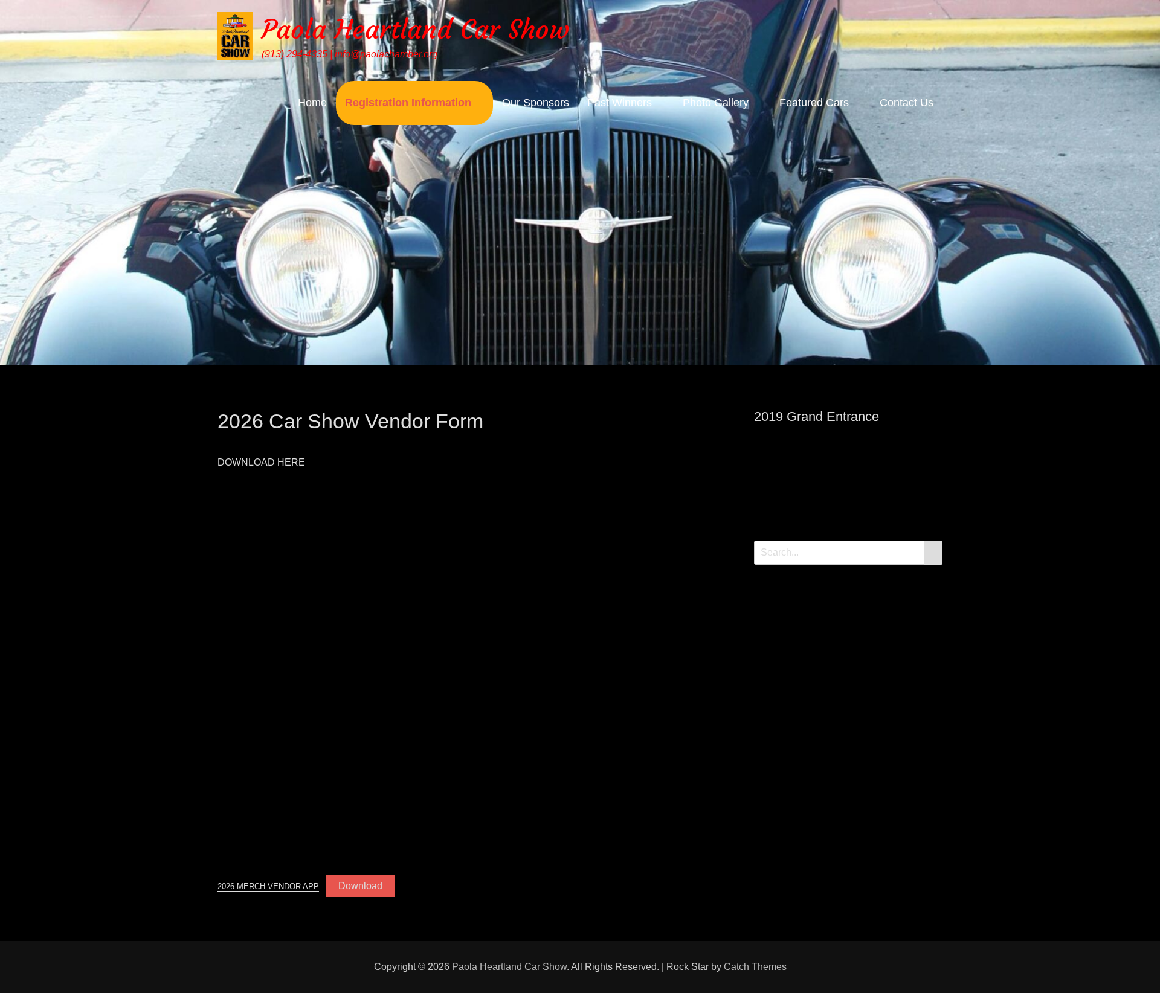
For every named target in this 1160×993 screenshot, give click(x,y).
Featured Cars (814, 103)
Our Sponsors (535, 103)
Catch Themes (755, 967)
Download (360, 886)
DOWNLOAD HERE (261, 462)
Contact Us (906, 103)
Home (312, 103)
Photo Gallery (716, 103)
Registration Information (408, 103)
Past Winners (619, 103)
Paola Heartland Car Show (415, 29)
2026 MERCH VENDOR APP (268, 886)
